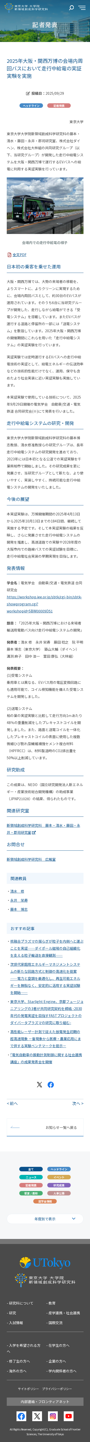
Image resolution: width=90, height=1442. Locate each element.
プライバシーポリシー (57, 1388)
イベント (59, 1177)
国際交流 (55, 1322)
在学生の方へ (59, 1345)
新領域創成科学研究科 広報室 (31, 859)
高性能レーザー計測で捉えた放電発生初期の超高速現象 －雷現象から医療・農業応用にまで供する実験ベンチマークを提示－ (45, 1038)
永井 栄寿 (19, 900)
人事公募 (59, 1193)
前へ (14, 1103)
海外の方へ (17, 1370)
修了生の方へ (19, 1361)
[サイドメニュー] (82, 8)
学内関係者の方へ (62, 1370)
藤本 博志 (19, 909)
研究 (12, 1312)
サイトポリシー (28, 1388)
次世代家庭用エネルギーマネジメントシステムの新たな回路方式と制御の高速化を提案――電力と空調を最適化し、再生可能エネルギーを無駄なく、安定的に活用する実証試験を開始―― (45, 978)
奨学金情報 (45, 1201)
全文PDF (19, 254)
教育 (52, 1303)
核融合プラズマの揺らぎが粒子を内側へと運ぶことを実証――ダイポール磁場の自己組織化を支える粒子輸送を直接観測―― (47, 948)
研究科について (21, 1303)
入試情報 (16, 1322)
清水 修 (17, 891)
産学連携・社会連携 (64, 1312)
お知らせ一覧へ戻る (61, 1127)
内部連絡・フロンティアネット (45, 1401)
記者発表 (31, 1185)
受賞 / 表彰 (31, 1193)
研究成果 (59, 1185)
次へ (76, 1103)
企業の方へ (57, 1361)
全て (31, 1169)
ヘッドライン (59, 1169)
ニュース (31, 1177)
